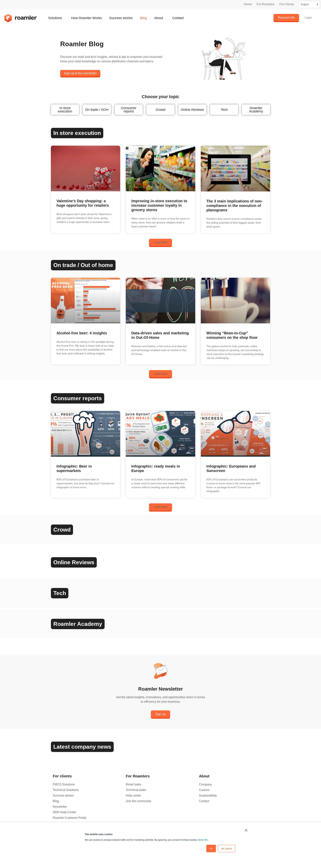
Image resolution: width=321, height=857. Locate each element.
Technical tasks (136, 790)
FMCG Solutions (64, 784)
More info (203, 839)
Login (308, 17)
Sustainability (208, 795)
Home (248, 4)
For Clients (286, 4)
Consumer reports (128, 109)
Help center (133, 795)
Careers (204, 790)
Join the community (138, 801)
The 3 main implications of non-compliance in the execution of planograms (234, 205)
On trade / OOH (96, 110)
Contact (178, 18)
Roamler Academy (256, 109)
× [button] (246, 829)
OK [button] (211, 848)
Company (205, 784)
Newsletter (60, 806)
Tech (224, 110)
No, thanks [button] (226, 848)
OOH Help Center (64, 812)
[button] (160, 243)
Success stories (121, 18)
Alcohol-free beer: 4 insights (81, 333)
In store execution (65, 109)
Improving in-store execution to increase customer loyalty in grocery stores (159, 205)
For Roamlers (266, 4)
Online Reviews (192, 110)
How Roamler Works (86, 18)
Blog (143, 18)
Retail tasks (133, 784)
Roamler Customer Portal (69, 817)
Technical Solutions (66, 790)
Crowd (160, 110)
